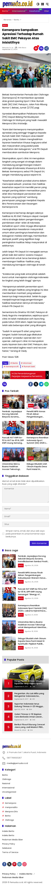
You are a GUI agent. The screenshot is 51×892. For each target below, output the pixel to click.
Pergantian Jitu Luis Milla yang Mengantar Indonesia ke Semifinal (29, 695)
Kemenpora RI (12, 366)
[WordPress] (19, 864)
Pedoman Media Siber (12, 839)
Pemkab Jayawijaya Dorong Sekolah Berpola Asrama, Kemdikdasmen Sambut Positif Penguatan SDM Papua (12, 414)
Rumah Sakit (29, 366)
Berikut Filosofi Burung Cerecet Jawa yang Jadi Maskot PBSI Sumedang (29, 726)
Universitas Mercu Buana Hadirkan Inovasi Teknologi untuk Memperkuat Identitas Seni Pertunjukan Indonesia (13, 467)
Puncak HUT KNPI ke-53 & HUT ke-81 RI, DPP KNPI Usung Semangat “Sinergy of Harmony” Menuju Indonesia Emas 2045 (13, 440)
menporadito (11, 807)
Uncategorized (9, 792)
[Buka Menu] (42, 4)
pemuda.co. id (7, 47)
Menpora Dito (11, 811)
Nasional (6, 783)
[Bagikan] (46, 48)
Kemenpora (10, 803)
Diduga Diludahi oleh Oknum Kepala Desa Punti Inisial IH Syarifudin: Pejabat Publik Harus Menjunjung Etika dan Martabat (37, 467)
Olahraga (6, 779)
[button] (38, 4)
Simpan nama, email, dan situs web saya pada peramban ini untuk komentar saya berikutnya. (25, 534)
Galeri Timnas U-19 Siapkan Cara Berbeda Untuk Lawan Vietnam (28, 715)
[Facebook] (30, 384)
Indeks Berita (8, 831)
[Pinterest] (14, 864)
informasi (27, 363)
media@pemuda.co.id (17, 763)
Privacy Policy (8, 843)
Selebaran (7, 848)
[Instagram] (24, 864)
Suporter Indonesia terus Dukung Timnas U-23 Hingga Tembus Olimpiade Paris (28, 705)
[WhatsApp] (46, 384)
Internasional (8, 787)
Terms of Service (10, 852)
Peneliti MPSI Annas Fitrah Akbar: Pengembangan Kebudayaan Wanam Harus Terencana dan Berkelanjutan (37, 414)
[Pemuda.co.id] (18, 4)
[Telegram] (41, 384)
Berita (5, 25)
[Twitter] (36, 384)
